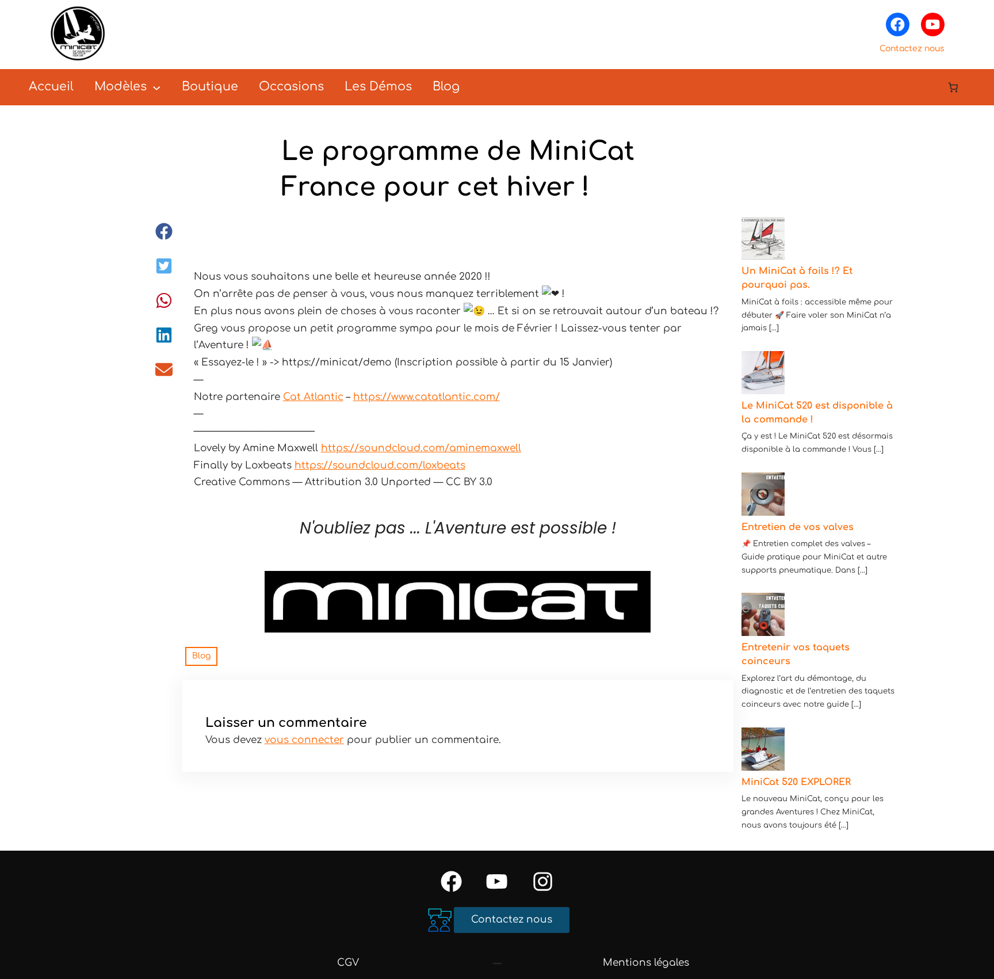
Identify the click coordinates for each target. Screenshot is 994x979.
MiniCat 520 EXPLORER (796, 782)
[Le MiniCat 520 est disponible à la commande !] (763, 375)
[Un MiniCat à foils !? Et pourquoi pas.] (763, 241)
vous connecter (304, 739)
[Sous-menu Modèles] (156, 87)
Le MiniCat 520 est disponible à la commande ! (817, 413)
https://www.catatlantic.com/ (426, 396)
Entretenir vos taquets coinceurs (795, 654)
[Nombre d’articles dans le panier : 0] (953, 87)
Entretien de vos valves (797, 527)
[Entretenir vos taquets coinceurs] (763, 617)
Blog (201, 656)
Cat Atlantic (313, 396)
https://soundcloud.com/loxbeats (380, 465)
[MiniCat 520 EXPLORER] (763, 751)
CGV (348, 962)
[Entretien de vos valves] (763, 496)
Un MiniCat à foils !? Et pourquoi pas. (796, 278)
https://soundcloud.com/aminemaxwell (421, 448)
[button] (164, 231)
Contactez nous (912, 48)
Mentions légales (646, 962)
